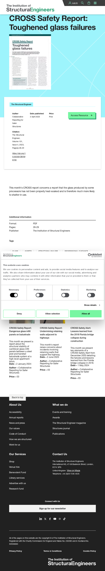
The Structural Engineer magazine (69, 423)
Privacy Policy (15, 551)
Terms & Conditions (52, 551)
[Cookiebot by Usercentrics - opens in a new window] (90, 255)
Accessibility (15, 412)
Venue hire (14, 467)
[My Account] (70, 3)
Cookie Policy (89, 551)
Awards (56, 417)
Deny (19, 313)
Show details (90, 305)
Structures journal (61, 428)
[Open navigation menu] (95, 3)
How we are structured (20, 439)
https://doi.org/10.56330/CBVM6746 (19, 156)
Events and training (61, 412)
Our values (14, 428)
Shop (11, 461)
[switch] (39, 295)
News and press (17, 423)
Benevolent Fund (17, 472)
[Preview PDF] (30, 62)
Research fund (16, 488)
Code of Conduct (17, 433)
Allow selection (52, 313)
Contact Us (59, 454)
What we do (60, 404)
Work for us (14, 444)
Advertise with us (17, 483)
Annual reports (16, 417)
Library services (17, 477)
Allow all (86, 313)
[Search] (82, 3)
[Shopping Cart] (89, 3)
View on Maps (73, 470)
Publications (58, 433)
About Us (15, 404)
